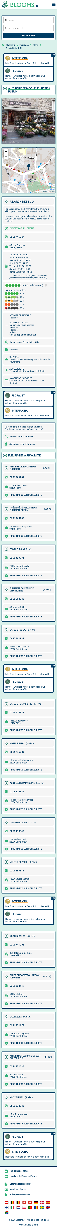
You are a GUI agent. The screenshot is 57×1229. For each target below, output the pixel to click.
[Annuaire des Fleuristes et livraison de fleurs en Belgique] (12, 1202)
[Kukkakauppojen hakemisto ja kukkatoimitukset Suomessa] (7, 1207)
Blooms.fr (10, 45)
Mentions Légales (18, 1189)
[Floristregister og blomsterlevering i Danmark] (42, 1202)
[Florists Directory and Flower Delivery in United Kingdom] (48, 1207)
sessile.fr (13, 349)
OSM (52, 191)
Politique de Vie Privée (20, 1194)
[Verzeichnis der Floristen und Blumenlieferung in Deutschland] (36, 1202)
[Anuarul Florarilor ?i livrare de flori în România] (36, 1207)
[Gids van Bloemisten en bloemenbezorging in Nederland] (18, 1207)
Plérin (35, 45)
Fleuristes (24, 45)
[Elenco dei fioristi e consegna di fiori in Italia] (12, 1207)
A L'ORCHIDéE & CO (22, 201)
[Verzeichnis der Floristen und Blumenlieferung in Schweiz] (24, 1202)
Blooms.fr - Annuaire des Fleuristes (32, 1220)
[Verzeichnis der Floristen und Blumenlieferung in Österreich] (7, 1202)
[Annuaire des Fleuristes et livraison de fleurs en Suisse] (30, 1202)
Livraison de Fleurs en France (23, 1176)
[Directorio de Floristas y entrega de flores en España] (48, 1202)
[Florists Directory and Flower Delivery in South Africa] (7, 1212)
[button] (29, 167)
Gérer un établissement (20, 1184)
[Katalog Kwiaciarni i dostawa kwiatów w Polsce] (24, 1207)
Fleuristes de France (19, 1171)
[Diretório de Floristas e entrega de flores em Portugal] (30, 1207)
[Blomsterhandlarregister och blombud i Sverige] (42, 1207)
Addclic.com (32, 1225)
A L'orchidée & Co (14, 48)
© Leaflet (43, 191)
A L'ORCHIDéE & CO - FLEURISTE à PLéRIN (29, 90)
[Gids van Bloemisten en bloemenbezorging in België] (18, 1202)
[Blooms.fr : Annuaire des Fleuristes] (21, 4)
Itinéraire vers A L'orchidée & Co (24, 342)
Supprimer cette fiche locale (22, 444)
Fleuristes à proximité (24, 455)
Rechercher (28, 35)
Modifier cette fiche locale (21, 436)
